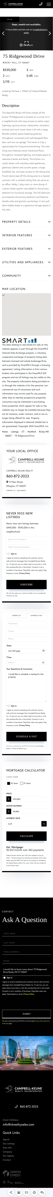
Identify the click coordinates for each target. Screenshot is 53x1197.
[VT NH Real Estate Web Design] (26, 1174)
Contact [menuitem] (7, 1160)
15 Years (27, 783)
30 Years (14, 783)
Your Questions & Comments (19, 669)
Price (9, 793)
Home (5, 431)
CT (23, 431)
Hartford (32, 431)
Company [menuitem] (7, 1151)
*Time (8, 657)
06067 (8, 435)
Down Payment (14, 806)
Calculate (26, 836)
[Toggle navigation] (49, 4)
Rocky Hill (44, 431)
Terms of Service (18, 748)
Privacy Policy (24, 573)
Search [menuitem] (6, 1139)
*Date (8, 645)
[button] (4, 34)
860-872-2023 (17, 476)
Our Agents (21, 490)
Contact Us (10, 490)
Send (26, 1014)
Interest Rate (13, 818)
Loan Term (12, 777)
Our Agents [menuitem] (8, 1155)
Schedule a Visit (36, 615)
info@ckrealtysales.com (18, 1124)
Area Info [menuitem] (7, 1147)
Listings (15, 431)
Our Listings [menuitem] (9, 1143)
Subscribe (26, 584)
